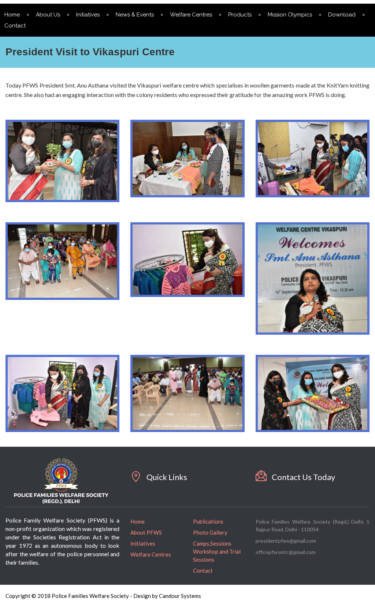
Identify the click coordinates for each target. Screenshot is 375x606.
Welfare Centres (191, 14)
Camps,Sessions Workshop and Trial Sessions (217, 551)
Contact (203, 570)
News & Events (135, 14)
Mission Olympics (290, 14)
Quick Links (166, 477)
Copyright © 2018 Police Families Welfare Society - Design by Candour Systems (103, 595)
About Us (48, 14)
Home (137, 521)
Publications (208, 521)
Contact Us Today (303, 477)
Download (342, 14)
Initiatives (88, 14)
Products (240, 14)
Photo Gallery (210, 532)
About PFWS (146, 532)
